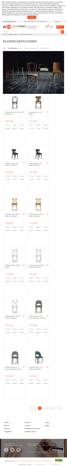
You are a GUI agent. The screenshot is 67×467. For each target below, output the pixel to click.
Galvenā (5, 34)
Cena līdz (26, 48)
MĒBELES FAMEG (13, 34)
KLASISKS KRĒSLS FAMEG (26, 34)
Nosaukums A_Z (34, 48)
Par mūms (27, 422)
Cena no (21, 48)
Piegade (47, 425)
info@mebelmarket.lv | (26, 461)
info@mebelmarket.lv (9, 21)
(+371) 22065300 (41, 21)
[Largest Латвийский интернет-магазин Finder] (57, 460)
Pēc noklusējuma (12, 48)
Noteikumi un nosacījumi (32, 428)
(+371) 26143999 (29, 21)
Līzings (47, 422)
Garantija (27, 425)
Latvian (59, 21)
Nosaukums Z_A (45, 48)
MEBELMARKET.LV (48, 461)
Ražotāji (6, 425)
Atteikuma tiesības (30, 431)
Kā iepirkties (8, 431)
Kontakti (7, 428)
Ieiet (61, 27)
